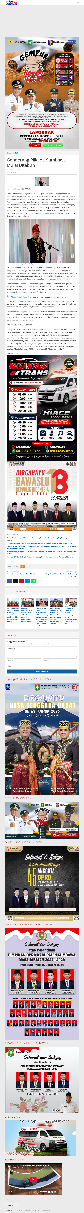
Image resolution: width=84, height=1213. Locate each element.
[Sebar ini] (9, 581)
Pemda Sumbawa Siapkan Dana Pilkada (21, 573)
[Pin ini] (21, 581)
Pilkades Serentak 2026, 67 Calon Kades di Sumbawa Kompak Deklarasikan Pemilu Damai (39, 543)
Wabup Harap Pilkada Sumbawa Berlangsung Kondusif (60, 574)
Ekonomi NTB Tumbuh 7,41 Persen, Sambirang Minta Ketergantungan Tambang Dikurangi (40, 557)
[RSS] (22, 566)
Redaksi (27, 1210)
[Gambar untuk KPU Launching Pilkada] (42, 181)
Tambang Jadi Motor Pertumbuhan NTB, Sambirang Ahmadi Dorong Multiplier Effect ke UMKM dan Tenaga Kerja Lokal (42, 617)
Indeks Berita (46, 1210)
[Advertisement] (42, 20)
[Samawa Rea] (11, 2)
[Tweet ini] (15, 581)
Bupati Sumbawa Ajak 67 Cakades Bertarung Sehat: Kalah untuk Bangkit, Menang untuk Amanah (13, 614)
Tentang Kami (19, 1210)
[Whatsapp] (33, 581)
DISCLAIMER (36, 1210)
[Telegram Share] (27, 581)
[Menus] (78, 2)
